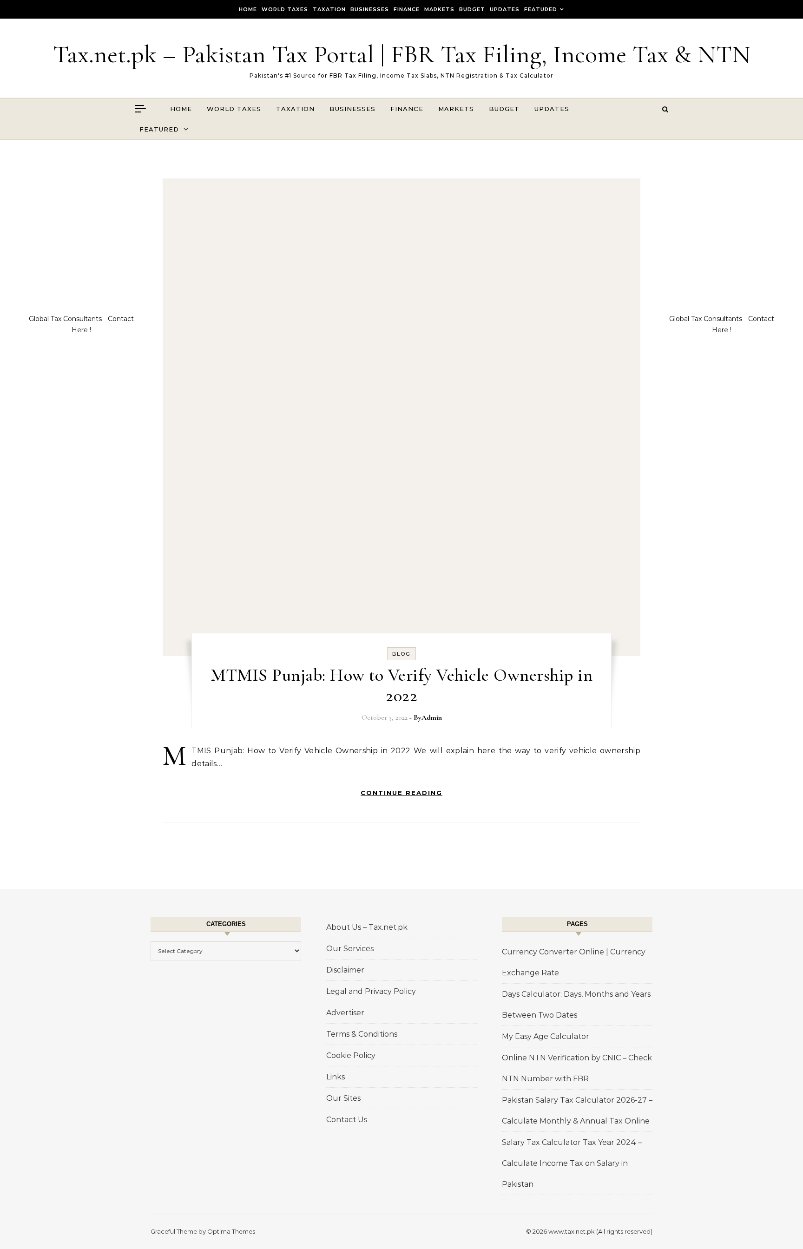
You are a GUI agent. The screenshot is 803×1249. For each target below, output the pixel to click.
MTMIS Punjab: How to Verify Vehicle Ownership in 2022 (401, 685)
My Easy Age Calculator (545, 1036)
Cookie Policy (350, 1055)
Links (335, 1076)
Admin (431, 717)
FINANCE (407, 9)
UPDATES (505, 9)
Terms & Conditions (361, 1034)
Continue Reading (401, 792)
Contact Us (346, 1119)
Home (248, 9)
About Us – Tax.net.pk (367, 927)
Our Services (350, 948)
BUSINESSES (369, 9)
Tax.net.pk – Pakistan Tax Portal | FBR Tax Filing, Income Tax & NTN (401, 54)
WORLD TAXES (285, 9)
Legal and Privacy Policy (371, 991)
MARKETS (439, 9)
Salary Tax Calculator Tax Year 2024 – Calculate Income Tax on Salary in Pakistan (572, 1163)
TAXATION (329, 9)
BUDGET (472, 9)
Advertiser (345, 1012)
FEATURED (540, 9)
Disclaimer (345, 970)
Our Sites (343, 1098)
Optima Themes (231, 1231)
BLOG (401, 654)
